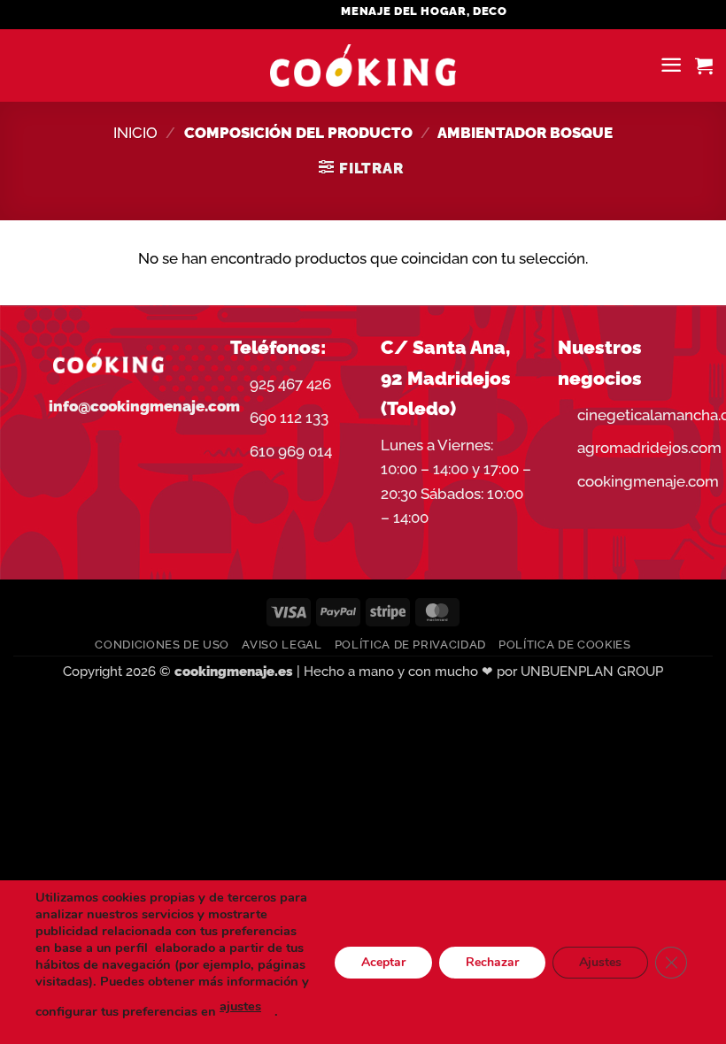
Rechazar (492, 961)
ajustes (240, 1006)
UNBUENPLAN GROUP (592, 671)
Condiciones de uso (162, 644)
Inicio (135, 133)
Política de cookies (564, 644)
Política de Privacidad (410, 644)
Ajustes (600, 961)
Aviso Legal (281, 644)
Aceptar (383, 961)
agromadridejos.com (649, 448)
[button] (671, 65)
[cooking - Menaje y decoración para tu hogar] (363, 65)
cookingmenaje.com (648, 481)
